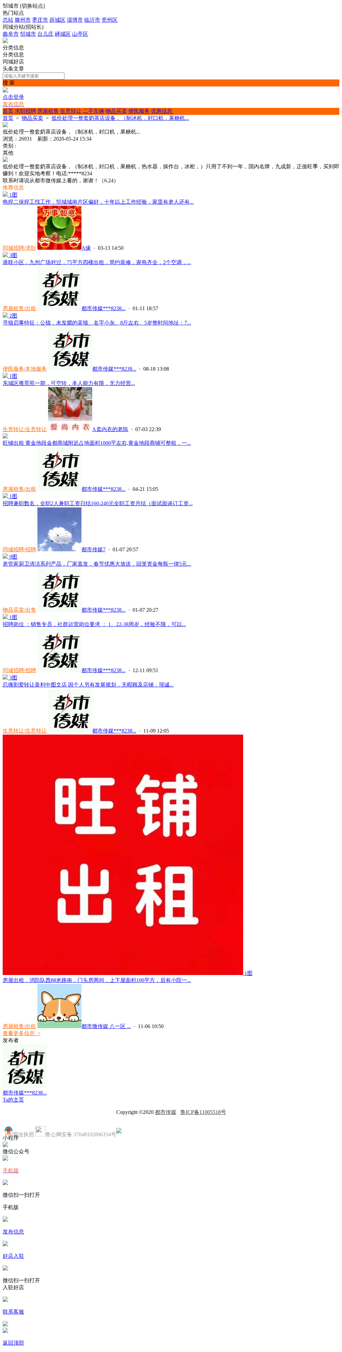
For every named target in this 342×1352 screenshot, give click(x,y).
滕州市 (23, 20)
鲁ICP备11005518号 (203, 1112)
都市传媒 (165, 1112)
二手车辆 (93, 111)
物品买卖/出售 (19, 610)
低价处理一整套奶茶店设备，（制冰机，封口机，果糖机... (120, 118)
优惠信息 (161, 111)
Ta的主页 (13, 1100)
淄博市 (75, 20)
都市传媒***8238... (103, 308)
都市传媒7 (93, 549)
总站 (8, 20)
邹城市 (28, 34)
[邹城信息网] (5, 41)
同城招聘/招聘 (19, 549)
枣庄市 (40, 20)
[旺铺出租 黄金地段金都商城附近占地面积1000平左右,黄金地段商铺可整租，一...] (5, 436)
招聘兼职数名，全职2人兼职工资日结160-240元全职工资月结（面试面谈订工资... (98, 503)
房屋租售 (48, 111)
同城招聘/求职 (19, 248)
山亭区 (80, 34)
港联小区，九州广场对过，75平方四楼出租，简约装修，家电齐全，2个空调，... (97, 262)
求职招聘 (25, 111)
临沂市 (92, 20)
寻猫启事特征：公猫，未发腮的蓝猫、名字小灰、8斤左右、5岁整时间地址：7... (97, 323)
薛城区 (57, 20)
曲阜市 (11, 34)
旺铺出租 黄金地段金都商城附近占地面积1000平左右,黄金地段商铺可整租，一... (97, 443)
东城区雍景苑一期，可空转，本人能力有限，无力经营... (69, 383)
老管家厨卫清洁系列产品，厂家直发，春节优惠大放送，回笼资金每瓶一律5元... (97, 564)
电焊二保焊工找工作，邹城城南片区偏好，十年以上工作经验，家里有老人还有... (98, 202)
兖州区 (110, 20)
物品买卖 (116, 111)
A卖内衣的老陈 (110, 429)
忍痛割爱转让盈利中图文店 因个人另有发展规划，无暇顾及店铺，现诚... (88, 685)
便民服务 (139, 111)
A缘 (86, 248)
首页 (8, 111)
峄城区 (63, 34)
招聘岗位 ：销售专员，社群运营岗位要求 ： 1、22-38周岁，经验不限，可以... (94, 624)
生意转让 (70, 111)
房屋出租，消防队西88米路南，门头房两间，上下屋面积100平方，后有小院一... (97, 980)
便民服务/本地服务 (25, 369)
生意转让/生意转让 (25, 429)
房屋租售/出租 (19, 308)
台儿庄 (45, 34)
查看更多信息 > (21, 1033)
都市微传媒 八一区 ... (106, 1026)
